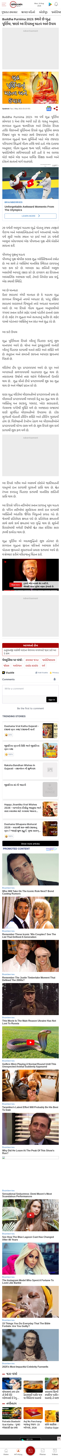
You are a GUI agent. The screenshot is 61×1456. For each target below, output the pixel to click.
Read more (16, 585)
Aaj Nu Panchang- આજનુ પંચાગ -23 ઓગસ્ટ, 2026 (33, 1424)
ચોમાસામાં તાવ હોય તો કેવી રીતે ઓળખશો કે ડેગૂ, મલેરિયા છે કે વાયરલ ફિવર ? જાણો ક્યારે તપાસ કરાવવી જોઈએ (11, 1395)
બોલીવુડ (43, 12)
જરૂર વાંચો (11, 1374)
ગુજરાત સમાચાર (9, 12)
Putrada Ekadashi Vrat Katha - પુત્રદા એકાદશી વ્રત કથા (11, 1424)
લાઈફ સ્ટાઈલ (31, 665)
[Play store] (50, 4)
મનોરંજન (17, 665)
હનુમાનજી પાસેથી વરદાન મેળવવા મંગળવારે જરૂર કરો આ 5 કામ (30, 652)
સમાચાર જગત (32, 660)
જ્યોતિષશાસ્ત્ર (48, 660)
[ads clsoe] (59, 1439)
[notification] (56, 4)
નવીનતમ (11, 1403)
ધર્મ (43, 665)
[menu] (5, 4)
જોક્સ (6, 665)
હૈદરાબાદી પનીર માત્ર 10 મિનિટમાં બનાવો (33, 1396)
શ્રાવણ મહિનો (28, 12)
